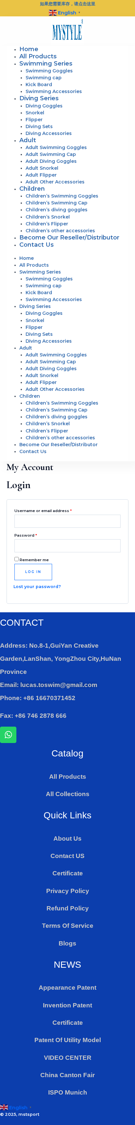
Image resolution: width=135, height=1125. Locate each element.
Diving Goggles (44, 106)
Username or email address (52, 510)
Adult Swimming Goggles (56, 147)
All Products (38, 56)
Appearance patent (67, 987)
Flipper (34, 120)
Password (34, 535)
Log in (33, 572)
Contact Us (36, 244)
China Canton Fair (67, 1075)
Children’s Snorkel (48, 217)
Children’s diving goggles (56, 210)
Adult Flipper (41, 175)
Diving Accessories (49, 133)
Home (28, 49)
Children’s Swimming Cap (56, 203)
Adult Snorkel (42, 168)
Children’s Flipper (47, 224)
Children (32, 188)
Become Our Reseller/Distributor (69, 237)
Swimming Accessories (54, 91)
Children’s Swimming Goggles (62, 196)
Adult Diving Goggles (51, 161)
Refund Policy (68, 908)
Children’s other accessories (60, 231)
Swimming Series (45, 63)
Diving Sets (39, 126)
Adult (27, 140)
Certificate (67, 873)
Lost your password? (37, 586)
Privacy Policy (67, 890)
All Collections (67, 794)
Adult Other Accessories (55, 182)
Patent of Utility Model (67, 1040)
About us (67, 838)
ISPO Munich (67, 1092)
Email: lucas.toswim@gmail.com (48, 684)
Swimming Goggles (49, 71)
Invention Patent (67, 1005)
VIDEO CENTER (67, 1057)
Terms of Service (67, 925)
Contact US (67, 855)
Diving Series (39, 98)
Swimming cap (44, 78)
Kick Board (39, 84)
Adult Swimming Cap (51, 154)
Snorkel (35, 113)
